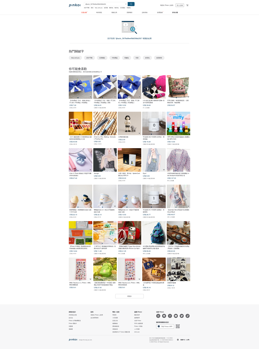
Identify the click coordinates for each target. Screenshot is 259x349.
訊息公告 (115, 320)
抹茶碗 (106, 8)
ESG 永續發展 (138, 323)
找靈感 (71, 326)
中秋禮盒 (115, 58)
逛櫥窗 (71, 329)
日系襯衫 (122, 8)
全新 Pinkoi (137, 320)
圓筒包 (111, 8)
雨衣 (92, 8)
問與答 (114, 315)
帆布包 (117, 8)
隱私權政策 (116, 326)
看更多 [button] (129, 296)
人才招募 (137, 329)
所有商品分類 (73, 315)
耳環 (137, 58)
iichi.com (137, 332)
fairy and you (98, 8)
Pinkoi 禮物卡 (73, 323)
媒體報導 (137, 317)
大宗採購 (115, 317)
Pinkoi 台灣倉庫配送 (75, 320)
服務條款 (115, 323)
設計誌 (71, 317)
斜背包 (147, 58)
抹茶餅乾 (159, 58)
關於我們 (137, 315)
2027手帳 (86, 8)
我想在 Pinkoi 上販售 (166, 5)
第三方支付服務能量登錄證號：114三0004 (161, 338)
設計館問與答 (95, 317)
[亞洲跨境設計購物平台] (74, 5)
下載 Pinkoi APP (166, 326)
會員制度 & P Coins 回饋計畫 (121, 332)
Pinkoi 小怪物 (138, 326)
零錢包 (129, 8)
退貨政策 (115, 329)
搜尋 (131, 4)
